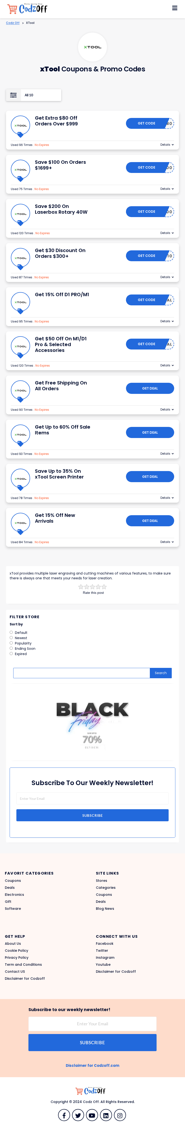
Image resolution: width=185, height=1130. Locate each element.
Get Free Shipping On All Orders (61, 385)
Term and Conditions (23, 964)
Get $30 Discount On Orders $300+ (60, 253)
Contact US (15, 971)
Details (165, 145)
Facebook (104, 943)
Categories (106, 887)
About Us (13, 943)
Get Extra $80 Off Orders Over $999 (56, 121)
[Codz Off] (30, 9)
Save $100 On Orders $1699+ (60, 165)
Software (13, 908)
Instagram (105, 957)
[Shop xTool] (92, 47)
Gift (8, 901)
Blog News (105, 908)
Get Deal (150, 388)
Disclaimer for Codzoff (25, 978)
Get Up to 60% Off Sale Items (62, 430)
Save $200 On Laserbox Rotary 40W (61, 209)
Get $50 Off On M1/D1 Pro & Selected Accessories (61, 344)
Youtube (103, 964)
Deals (10, 887)
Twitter (102, 950)
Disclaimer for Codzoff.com (92, 1065)
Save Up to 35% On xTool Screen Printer (59, 474)
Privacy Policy (16, 957)
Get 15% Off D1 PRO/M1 (62, 294)
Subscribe (92, 815)
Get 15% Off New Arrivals (55, 518)
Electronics (14, 894)
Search (161, 673)
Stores (101, 880)
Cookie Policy (16, 950)
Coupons (13, 880)
